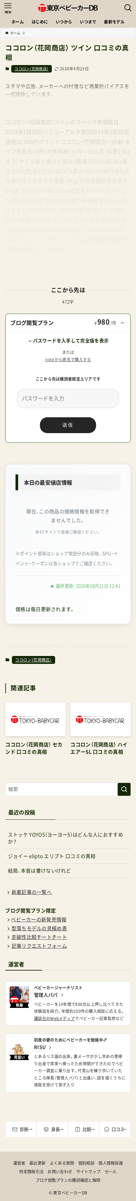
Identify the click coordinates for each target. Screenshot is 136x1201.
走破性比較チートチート (39, 937)
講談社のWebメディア (54, 1018)
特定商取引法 (31, 1172)
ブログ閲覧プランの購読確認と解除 (68, 1180)
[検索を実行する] (124, 789)
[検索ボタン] (128, 8)
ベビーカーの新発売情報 (38, 919)
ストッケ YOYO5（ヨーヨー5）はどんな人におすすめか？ (65, 838)
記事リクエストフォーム (39, 946)
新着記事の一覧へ (32, 892)
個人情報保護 (110, 1163)
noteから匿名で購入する (68, 359)
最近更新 (37, 1163)
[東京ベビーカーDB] (67, 8)
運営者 (19, 1163)
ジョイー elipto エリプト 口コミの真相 (52, 856)
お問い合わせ (60, 1172)
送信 (68, 425)
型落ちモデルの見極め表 (39, 928)
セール (111, 1172)
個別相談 (86, 1163)
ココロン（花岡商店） (32, 69)
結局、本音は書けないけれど (39, 870)
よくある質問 (62, 1163)
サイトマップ (88, 1172)
